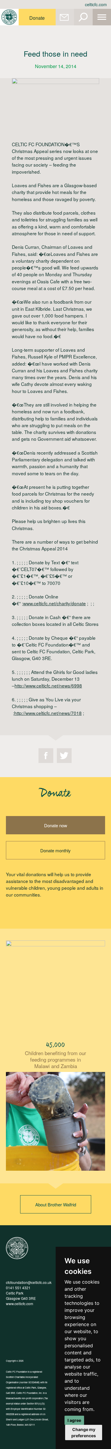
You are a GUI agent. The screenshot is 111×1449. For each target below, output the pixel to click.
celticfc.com (96, 4)
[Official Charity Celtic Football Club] (17, 1257)
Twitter (64, 755)
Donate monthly (55, 850)
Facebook (45, 755)
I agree (74, 1420)
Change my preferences (83, 1432)
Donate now (55, 825)
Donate (37, 17)
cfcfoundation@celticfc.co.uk (29, 1282)
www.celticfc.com (19, 1303)
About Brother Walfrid (55, 1204)
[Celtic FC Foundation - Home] (9, 17)
